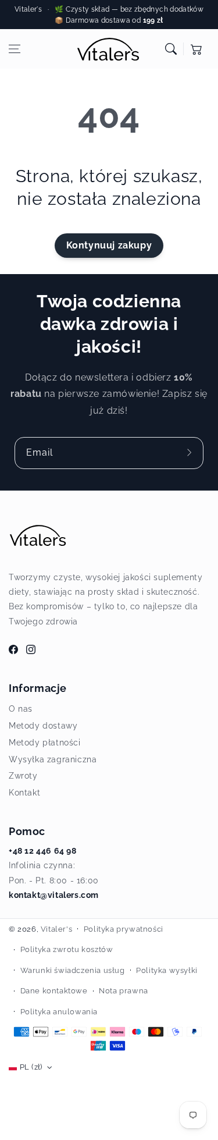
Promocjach (194, 20)
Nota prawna (123, 990)
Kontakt (24, 792)
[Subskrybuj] (190, 452)
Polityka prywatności (123, 929)
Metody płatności (45, 742)
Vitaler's (56, 929)
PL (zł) (31, 1067)
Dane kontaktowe (54, 990)
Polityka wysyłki (167, 970)
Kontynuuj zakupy (109, 245)
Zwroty (23, 775)
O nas (21, 708)
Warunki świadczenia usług (72, 970)
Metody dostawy (43, 725)
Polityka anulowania (59, 1011)
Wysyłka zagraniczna (53, 759)
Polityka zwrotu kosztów (66, 949)
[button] (14, 49)
